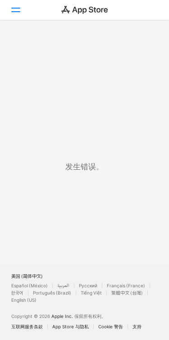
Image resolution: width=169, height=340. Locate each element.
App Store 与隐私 (70, 326)
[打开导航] (15, 10)
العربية (63, 285)
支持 (137, 326)
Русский (88, 285)
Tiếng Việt (91, 292)
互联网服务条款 (27, 326)
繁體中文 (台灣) (127, 292)
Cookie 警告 (110, 326)
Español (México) (29, 285)
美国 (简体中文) (27, 276)
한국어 (17, 292)
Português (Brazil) (52, 292)
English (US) (24, 300)
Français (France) (126, 285)
